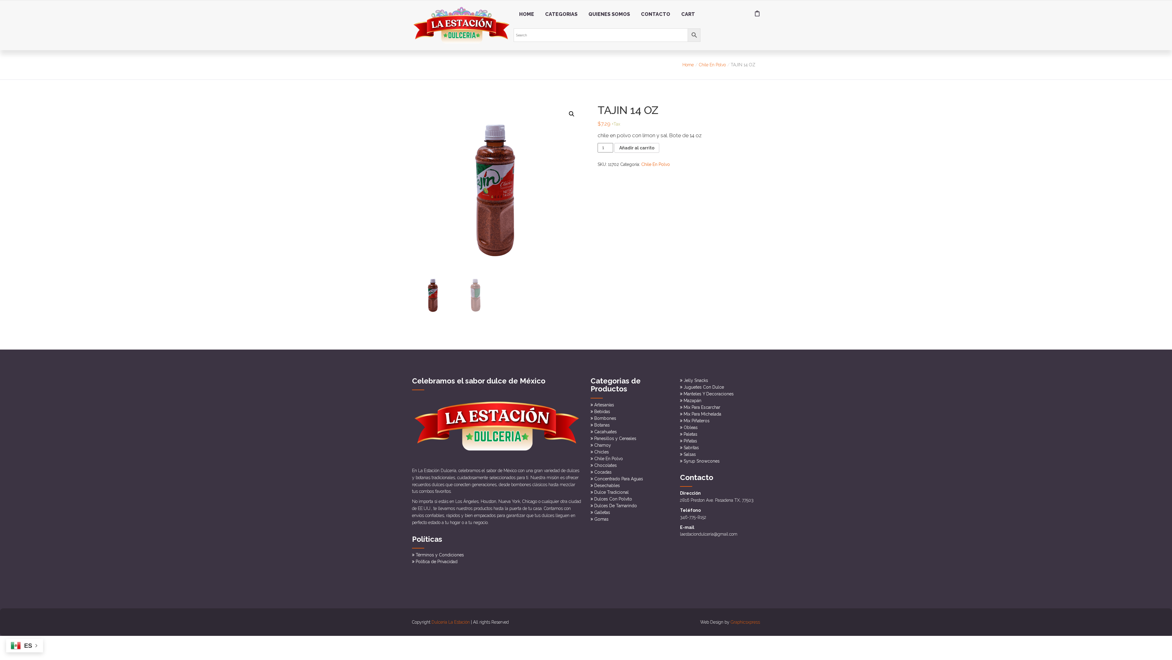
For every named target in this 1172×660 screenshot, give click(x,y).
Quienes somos (609, 14)
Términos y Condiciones (440, 554)
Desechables (607, 485)
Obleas (691, 427)
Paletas (690, 434)
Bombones (605, 418)
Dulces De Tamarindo (615, 505)
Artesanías (604, 404)
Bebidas (602, 411)
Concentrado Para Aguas (618, 478)
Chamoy (602, 445)
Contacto (655, 14)
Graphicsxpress (745, 622)
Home (526, 14)
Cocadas (603, 472)
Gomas (601, 519)
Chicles (601, 451)
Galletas (602, 512)
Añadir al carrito (636, 147)
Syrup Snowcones (702, 461)
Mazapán (692, 400)
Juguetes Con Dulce (704, 387)
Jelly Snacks (696, 380)
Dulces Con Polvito (613, 499)
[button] (571, 113)
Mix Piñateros (697, 420)
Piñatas (690, 440)
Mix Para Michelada (702, 414)
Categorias (561, 14)
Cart (688, 14)
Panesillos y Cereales (615, 438)
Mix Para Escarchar (702, 407)
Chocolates (605, 465)
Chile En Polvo (712, 64)
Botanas (602, 425)
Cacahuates (605, 431)
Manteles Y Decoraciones (709, 393)
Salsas (690, 454)
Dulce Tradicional (611, 492)
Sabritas (691, 447)
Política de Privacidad (437, 561)
